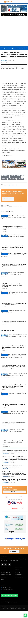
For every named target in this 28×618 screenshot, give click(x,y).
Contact (16, 569)
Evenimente (3, 582)
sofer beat (4, 178)
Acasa (2, 205)
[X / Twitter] (4, 62)
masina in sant (12, 178)
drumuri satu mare (15, 177)
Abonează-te (7, 198)
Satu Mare (5, 175)
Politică (2, 579)
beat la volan (20, 175)
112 (26, 601)
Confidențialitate (18, 574)
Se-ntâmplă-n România (6, 574)
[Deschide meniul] (2, 1)
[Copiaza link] (8, 62)
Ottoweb (23, 608)
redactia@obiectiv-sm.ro (8, 589)
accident (13, 175)
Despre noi (17, 572)
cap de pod (20, 178)
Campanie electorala (5, 572)
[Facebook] (2, 62)
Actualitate (4, 60)
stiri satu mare (5, 177)
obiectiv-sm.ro (6, 591)
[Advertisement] (14, 31)
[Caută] (25, 1)
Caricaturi (3, 569)
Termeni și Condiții (19, 577)
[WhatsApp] (6, 62)
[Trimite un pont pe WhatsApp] (25, 615)
